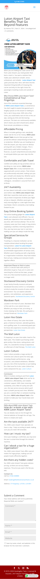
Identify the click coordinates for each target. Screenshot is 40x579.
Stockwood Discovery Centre (25, 296)
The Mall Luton (30, 347)
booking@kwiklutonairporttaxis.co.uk (21, 480)
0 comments (9, 31)
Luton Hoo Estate (19, 330)
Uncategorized (31, 28)
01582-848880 (14, 476)
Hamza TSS (10, 28)
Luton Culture (26, 369)
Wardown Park (22, 313)
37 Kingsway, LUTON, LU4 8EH (20, 484)
